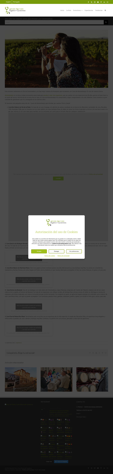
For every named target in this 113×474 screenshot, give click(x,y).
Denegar (56, 251)
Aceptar (39, 251)
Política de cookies (49, 256)
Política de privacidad (63, 256)
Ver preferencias (74, 251)
